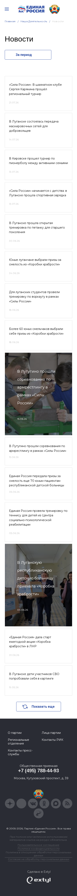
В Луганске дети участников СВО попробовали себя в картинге (34, 676)
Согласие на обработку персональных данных (38, 859)
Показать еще (43, 707)
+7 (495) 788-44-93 (38, 770)
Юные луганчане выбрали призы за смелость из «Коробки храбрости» (35, 262)
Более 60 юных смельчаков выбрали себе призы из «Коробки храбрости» (36, 331)
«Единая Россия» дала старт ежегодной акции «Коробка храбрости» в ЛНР (30, 641)
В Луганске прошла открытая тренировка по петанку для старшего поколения (37, 227)
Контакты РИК (52, 740)
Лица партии (51, 733)
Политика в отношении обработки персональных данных (38, 854)
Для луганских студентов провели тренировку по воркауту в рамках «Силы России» (34, 296)
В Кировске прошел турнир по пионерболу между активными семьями (38, 161)
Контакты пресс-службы (20, 752)
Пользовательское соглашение (38, 844)
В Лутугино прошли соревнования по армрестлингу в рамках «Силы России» (36, 387)
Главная (10, 21)
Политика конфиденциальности (39, 848)
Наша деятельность (34, 21)
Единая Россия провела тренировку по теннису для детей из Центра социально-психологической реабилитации (38, 517)
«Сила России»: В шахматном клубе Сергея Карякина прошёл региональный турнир (35, 89)
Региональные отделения (18, 741)
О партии (15, 733)
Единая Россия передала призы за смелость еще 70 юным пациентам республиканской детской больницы (36, 480)
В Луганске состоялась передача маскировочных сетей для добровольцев (34, 126)
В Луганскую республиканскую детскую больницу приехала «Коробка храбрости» (35, 578)
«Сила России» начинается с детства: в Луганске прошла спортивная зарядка (38, 193)
